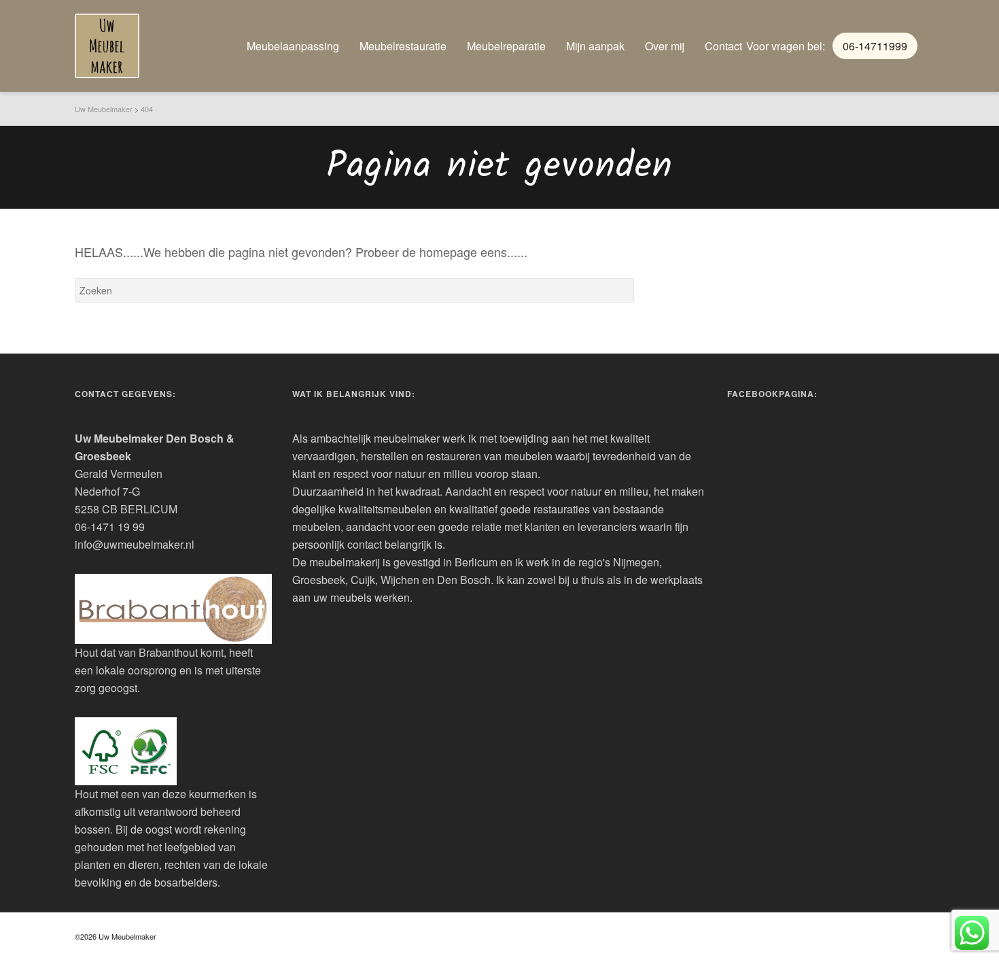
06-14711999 (875, 46)
